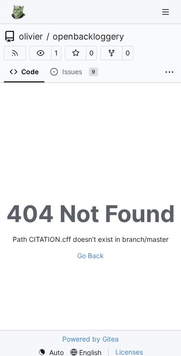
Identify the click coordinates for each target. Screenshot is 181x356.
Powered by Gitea (90, 339)
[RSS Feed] (15, 53)
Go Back (90, 255)
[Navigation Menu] (166, 12)
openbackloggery (88, 36)
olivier (31, 36)
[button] (40, 53)
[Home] (18, 12)
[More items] (169, 72)
